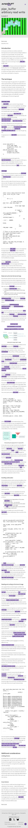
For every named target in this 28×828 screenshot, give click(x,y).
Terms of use (20, 824)
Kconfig (15, 640)
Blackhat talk (15, 68)
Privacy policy (7, 822)
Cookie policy (20, 822)
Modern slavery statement (10, 824)
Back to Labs (4, 41)
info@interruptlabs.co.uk (14, 817)
